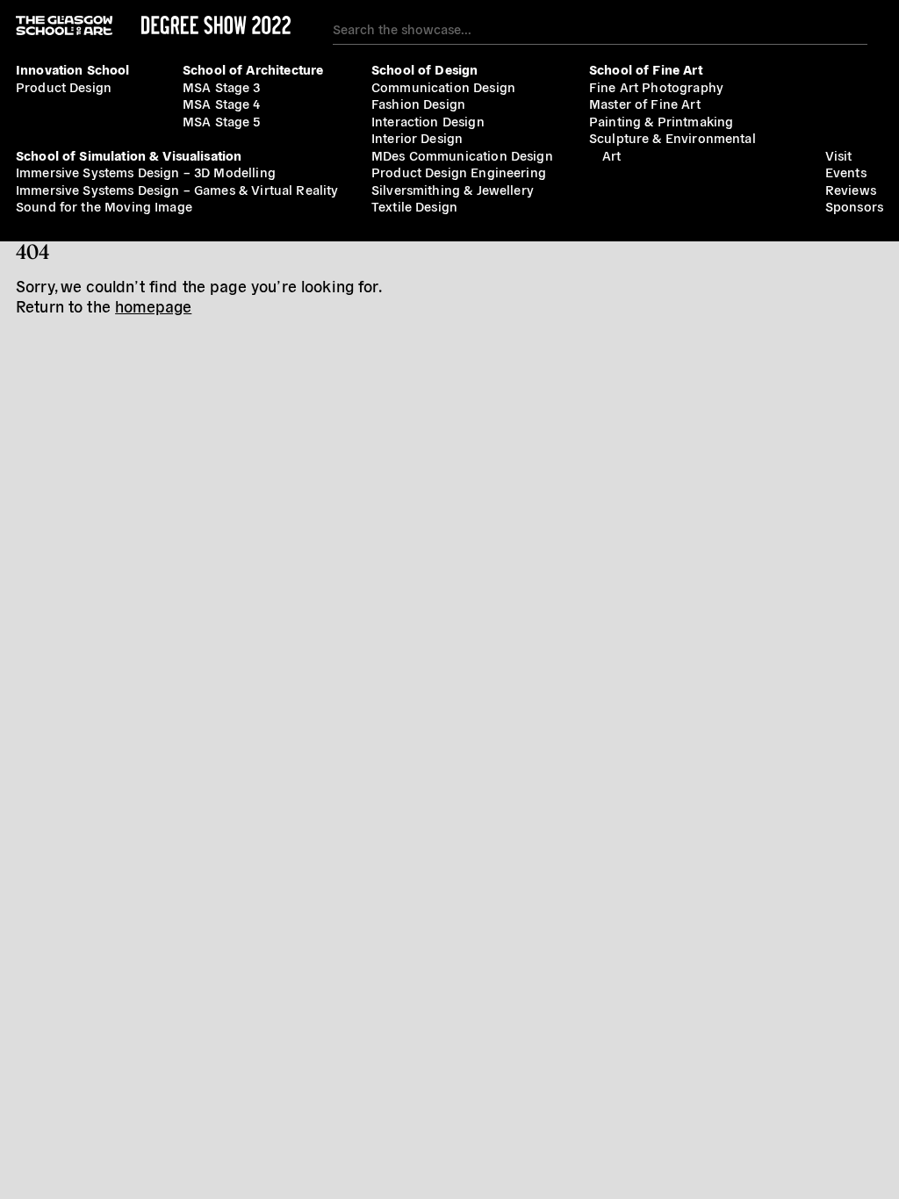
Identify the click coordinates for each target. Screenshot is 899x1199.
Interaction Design (428, 120)
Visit (838, 155)
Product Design (63, 86)
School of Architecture (253, 69)
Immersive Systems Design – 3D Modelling (146, 171)
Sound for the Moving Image (104, 205)
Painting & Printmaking (661, 120)
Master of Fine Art (645, 103)
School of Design (424, 69)
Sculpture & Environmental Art (672, 146)
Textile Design (414, 205)
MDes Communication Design (462, 155)
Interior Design (417, 137)
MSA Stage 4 (222, 103)
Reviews (850, 189)
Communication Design (443, 86)
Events (846, 171)
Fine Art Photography (656, 86)
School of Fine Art (645, 69)
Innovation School (73, 69)
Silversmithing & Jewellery (452, 189)
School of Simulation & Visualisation (128, 155)
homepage (153, 306)
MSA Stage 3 (222, 86)
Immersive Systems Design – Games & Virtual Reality (177, 189)
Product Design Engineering (458, 171)
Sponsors (854, 205)
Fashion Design (418, 103)
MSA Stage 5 (222, 120)
